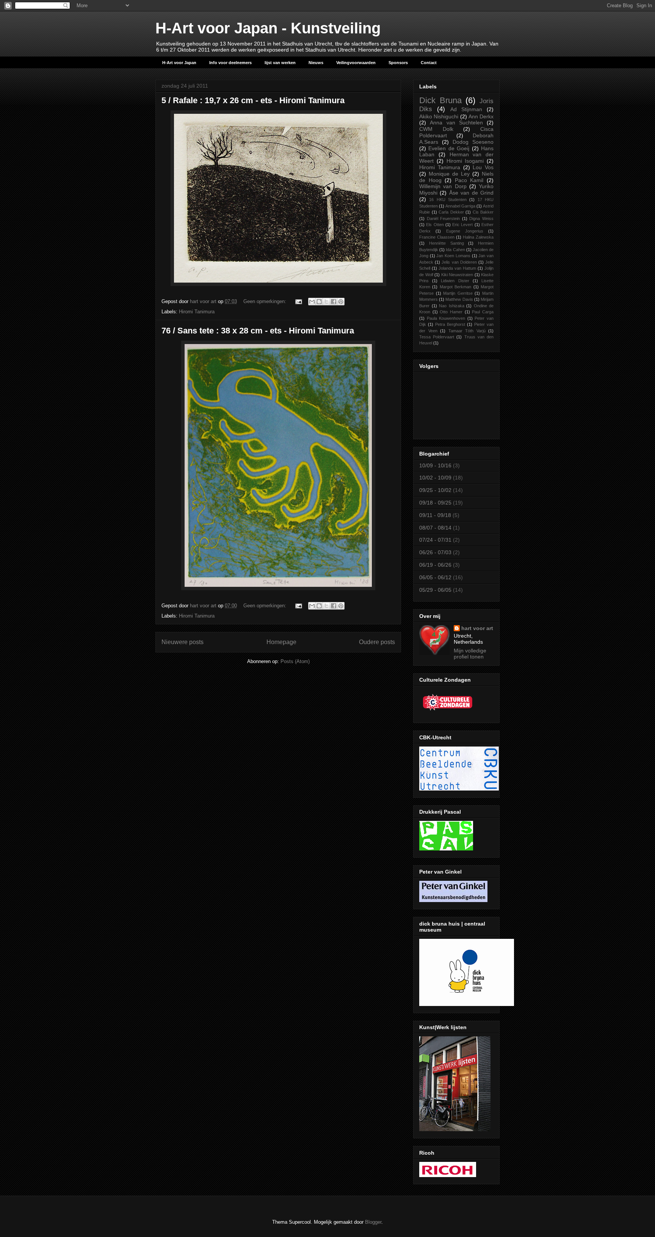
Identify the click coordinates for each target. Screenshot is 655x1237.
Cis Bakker (483, 212)
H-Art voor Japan (179, 62)
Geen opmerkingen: (265, 301)
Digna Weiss (481, 218)
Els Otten (434, 224)
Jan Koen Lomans (453, 255)
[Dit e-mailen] (312, 301)
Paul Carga (483, 312)
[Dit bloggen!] (319, 301)
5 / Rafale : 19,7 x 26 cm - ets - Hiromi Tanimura (253, 100)
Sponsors (398, 62)
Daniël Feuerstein (443, 218)
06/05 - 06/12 (435, 577)
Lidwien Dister (455, 280)
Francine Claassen (436, 237)
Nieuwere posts (182, 642)
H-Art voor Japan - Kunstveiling (268, 28)
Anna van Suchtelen (456, 122)
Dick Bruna (440, 100)
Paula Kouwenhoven (446, 318)
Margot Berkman (455, 286)
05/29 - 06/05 (435, 590)
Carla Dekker (451, 212)
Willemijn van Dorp (443, 186)
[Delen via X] (326, 301)
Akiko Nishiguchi (438, 116)
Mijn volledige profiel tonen (470, 654)
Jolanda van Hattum (457, 268)
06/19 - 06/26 (435, 565)
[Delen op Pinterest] (341, 301)
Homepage (281, 642)
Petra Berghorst (450, 324)
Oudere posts (377, 642)
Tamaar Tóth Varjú (467, 331)
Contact (429, 62)
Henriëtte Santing (446, 243)
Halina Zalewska (478, 237)
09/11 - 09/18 (435, 515)
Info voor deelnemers (230, 62)
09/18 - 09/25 (435, 503)
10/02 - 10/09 (435, 478)
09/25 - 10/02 (435, 490)
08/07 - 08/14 (435, 528)
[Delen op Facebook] (333, 301)
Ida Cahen (455, 249)
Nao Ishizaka (451, 305)
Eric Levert (462, 224)
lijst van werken (280, 62)
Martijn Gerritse (458, 293)
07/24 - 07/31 (435, 540)
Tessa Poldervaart (436, 337)
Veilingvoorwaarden (356, 62)
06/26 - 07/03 (435, 552)
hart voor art (477, 628)
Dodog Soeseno (473, 142)
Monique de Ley (449, 174)
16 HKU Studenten (448, 199)
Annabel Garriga (460, 206)
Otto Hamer (451, 312)
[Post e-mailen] (298, 301)
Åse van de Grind (471, 193)
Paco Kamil (469, 180)
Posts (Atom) (295, 661)
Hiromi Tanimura (197, 311)
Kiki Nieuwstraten (457, 274)
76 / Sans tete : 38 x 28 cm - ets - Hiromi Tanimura (257, 330)
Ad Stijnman (466, 109)
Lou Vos (483, 167)
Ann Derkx (481, 116)
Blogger (373, 1222)
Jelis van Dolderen (459, 262)
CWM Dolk (436, 129)
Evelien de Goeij (448, 148)
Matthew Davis (459, 299)
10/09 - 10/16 (435, 465)
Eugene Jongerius (464, 231)
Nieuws (316, 62)
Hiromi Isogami (465, 161)
